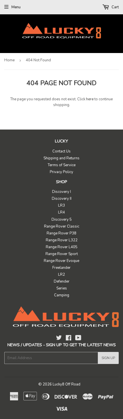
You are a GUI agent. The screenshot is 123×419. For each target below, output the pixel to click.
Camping (61, 295)
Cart (115, 7)
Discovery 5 (61, 219)
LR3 (61, 205)
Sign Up (108, 358)
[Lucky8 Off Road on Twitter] (59, 338)
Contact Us (61, 151)
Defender (62, 281)
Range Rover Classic (61, 226)
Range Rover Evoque (61, 260)
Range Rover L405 (62, 247)
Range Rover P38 (61, 233)
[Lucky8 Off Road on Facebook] (69, 338)
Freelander (61, 267)
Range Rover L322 (62, 240)
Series (61, 288)
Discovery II (62, 198)
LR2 (61, 274)
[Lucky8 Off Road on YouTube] (78, 338)
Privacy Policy (61, 172)
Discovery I (61, 191)
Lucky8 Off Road (66, 384)
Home (9, 60)
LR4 (61, 212)
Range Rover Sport (61, 254)
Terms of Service (62, 165)
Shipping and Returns (61, 158)
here (90, 99)
